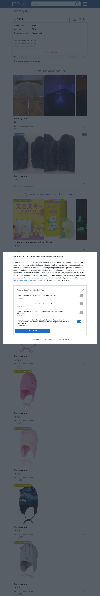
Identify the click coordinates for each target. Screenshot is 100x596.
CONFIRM (32, 331)
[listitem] (50, 290)
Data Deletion (36, 339)
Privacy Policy (64, 339)
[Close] (92, 256)
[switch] (80, 295)
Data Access (50, 339)
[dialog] (50, 298)
